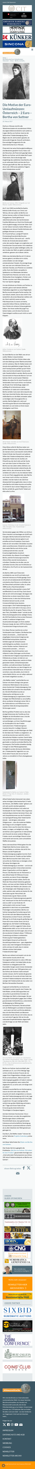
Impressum (8, 1430)
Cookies (7, 1447)
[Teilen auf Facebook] (24, 1169)
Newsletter (8, 1451)
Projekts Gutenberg (21, 1136)
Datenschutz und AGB (13, 1435)
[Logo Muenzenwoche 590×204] (12, 52)
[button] (3, 1465)
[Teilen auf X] (28, 1169)
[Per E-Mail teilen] (18, 1174)
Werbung (7, 1443)
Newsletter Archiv (12, 1456)
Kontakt (7, 1439)
